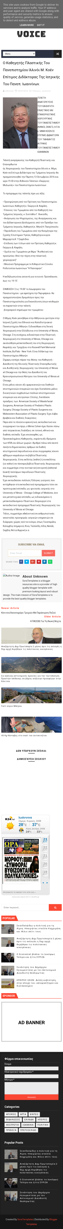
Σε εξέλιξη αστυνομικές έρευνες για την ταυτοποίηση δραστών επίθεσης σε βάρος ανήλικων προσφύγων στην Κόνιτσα (31, 678)
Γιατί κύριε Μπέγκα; (11, 706)
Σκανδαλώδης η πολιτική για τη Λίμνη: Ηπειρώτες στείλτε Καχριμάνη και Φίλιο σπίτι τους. (39, 928)
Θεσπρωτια (12, 1125)
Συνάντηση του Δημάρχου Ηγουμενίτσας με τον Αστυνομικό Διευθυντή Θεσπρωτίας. (36, 970)
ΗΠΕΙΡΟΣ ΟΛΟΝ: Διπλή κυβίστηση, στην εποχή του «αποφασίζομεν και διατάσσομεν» (37, 983)
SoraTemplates (25, 1219)
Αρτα (23, 1114)
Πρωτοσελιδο (28, 1130)
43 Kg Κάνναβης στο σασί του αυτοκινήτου (24, 735)
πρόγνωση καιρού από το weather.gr (25, 897)
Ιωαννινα (46, 91)
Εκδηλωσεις (13, 1120)
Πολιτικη (42, 1125)
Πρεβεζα (11, 1130)
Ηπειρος (36, 91)
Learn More (27, 25)
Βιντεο (34, 1114)
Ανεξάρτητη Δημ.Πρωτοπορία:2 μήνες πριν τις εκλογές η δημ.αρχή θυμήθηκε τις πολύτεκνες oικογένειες (31, 647)
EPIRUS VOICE (31, 29)
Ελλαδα (29, 1120)
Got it (41, 25)
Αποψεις (11, 1114)
